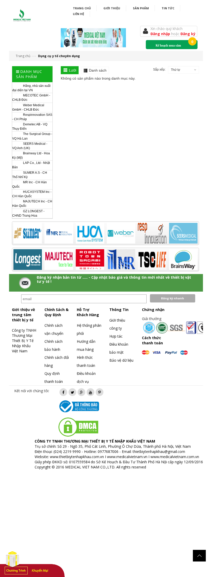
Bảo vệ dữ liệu (121, 360)
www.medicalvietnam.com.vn (174, 456)
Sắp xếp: (159, 69)
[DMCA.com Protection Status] (78, 426)
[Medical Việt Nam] (22, 14)
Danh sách (98, 70)
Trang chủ (82, 8)
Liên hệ (78, 14)
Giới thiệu (111, 8)
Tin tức (168, 8)
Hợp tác (116, 336)
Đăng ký (187, 33)
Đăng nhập (160, 33)
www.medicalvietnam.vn (127, 456)
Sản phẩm (141, 8)
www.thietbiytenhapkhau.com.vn (77, 456)
